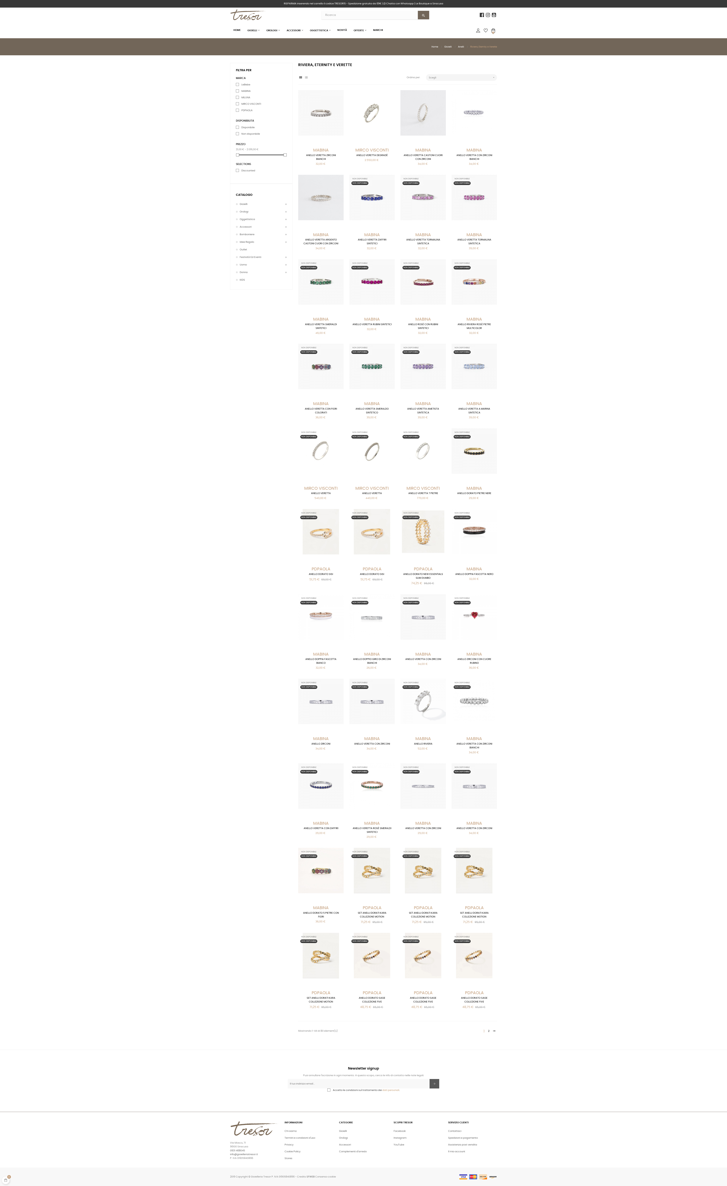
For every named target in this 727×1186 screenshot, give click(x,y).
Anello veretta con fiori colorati (321, 411)
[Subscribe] (434, 1083)
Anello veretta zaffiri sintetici (372, 242)
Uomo (243, 265)
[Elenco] (306, 77)
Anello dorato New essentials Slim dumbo (423, 576)
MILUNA (245, 97)
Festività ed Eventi (250, 257)
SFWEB (311, 1177)
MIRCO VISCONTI (251, 104)
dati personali (390, 1090)
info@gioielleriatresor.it (244, 1154)
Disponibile (248, 127)
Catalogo (244, 194)
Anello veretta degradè (372, 155)
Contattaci (454, 1131)
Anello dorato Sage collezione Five (372, 1000)
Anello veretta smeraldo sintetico (372, 411)
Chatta (400, 3)
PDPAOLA (247, 110)
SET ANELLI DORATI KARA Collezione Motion (372, 915)
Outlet (243, 249)
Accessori (246, 227)
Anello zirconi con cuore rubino (474, 661)
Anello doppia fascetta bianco (320, 661)
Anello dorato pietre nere (474, 493)
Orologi (244, 212)
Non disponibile (250, 134)
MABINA (246, 91)
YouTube (399, 1145)
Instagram (400, 1138)
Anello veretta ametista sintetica (423, 411)
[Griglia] (300, 77)
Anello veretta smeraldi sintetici (321, 326)
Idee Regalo (247, 242)
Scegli (462, 77)
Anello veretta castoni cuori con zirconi (423, 157)
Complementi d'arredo (353, 1151)
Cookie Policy (292, 1151)
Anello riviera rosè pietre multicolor (474, 326)
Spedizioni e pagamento (463, 1138)
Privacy (289, 1145)
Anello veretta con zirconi (423, 659)
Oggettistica (247, 219)
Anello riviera (423, 744)
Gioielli (243, 204)
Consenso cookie (325, 1177)
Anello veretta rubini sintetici (372, 324)
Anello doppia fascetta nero (474, 574)
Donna (244, 272)
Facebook (400, 1131)
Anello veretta (321, 493)
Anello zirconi (320, 744)
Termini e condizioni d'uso (300, 1138)
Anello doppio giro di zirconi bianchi (372, 661)
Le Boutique (429, 3)
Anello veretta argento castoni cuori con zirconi (320, 242)
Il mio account (456, 1151)
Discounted (248, 170)
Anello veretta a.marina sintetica (474, 411)
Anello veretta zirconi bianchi (321, 157)
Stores (288, 1158)
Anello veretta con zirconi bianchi (474, 157)
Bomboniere (247, 234)
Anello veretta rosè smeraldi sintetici (372, 830)
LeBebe (245, 85)
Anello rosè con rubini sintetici (423, 326)
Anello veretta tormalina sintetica (423, 242)
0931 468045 (237, 1150)
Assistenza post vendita (462, 1145)
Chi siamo (291, 1131)
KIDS (242, 280)
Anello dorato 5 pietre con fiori (321, 915)
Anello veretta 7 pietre (423, 493)
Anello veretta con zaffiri (321, 828)
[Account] (478, 30)
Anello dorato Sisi (321, 574)
